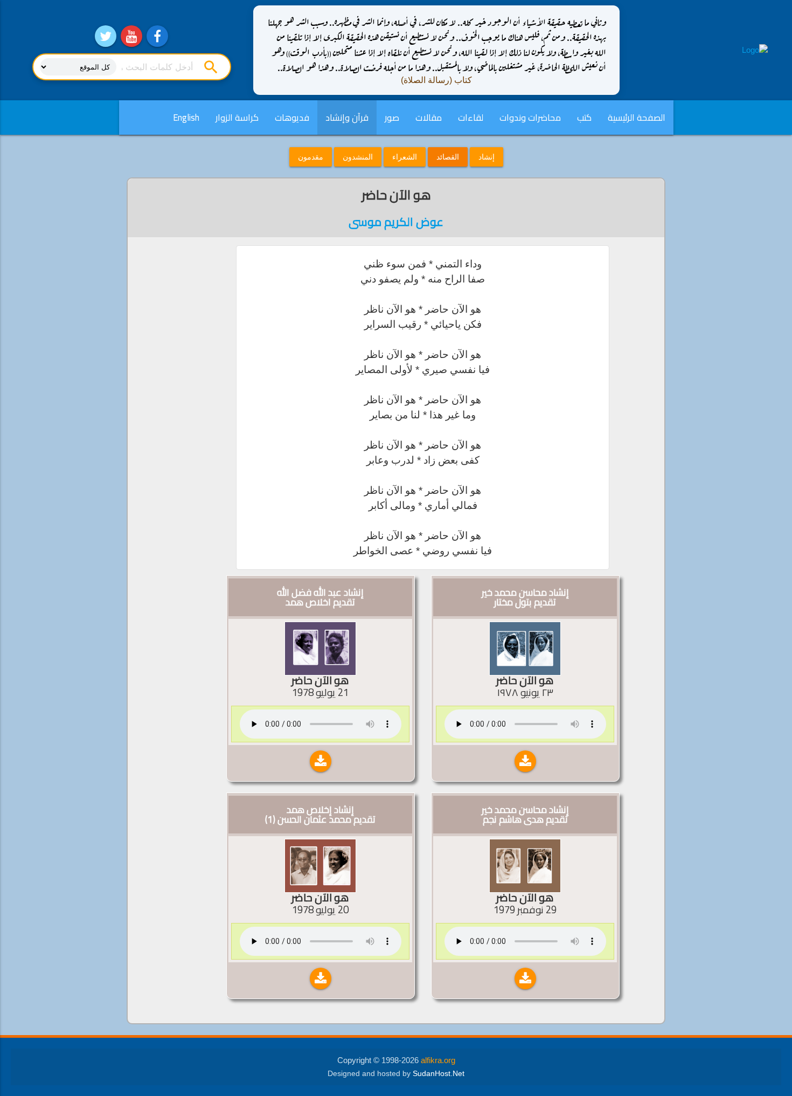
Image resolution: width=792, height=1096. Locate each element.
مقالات (428, 117)
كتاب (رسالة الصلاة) (436, 80)
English (186, 117)
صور (392, 117)
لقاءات (470, 117)
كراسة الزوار (237, 117)
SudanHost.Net (438, 1074)
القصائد (447, 157)
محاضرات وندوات (530, 117)
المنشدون (358, 157)
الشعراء (404, 157)
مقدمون (310, 157)
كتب (584, 117)
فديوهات (292, 117)
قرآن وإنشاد (347, 117)
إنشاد (486, 157)
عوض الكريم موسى (396, 221)
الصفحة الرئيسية (636, 117)
